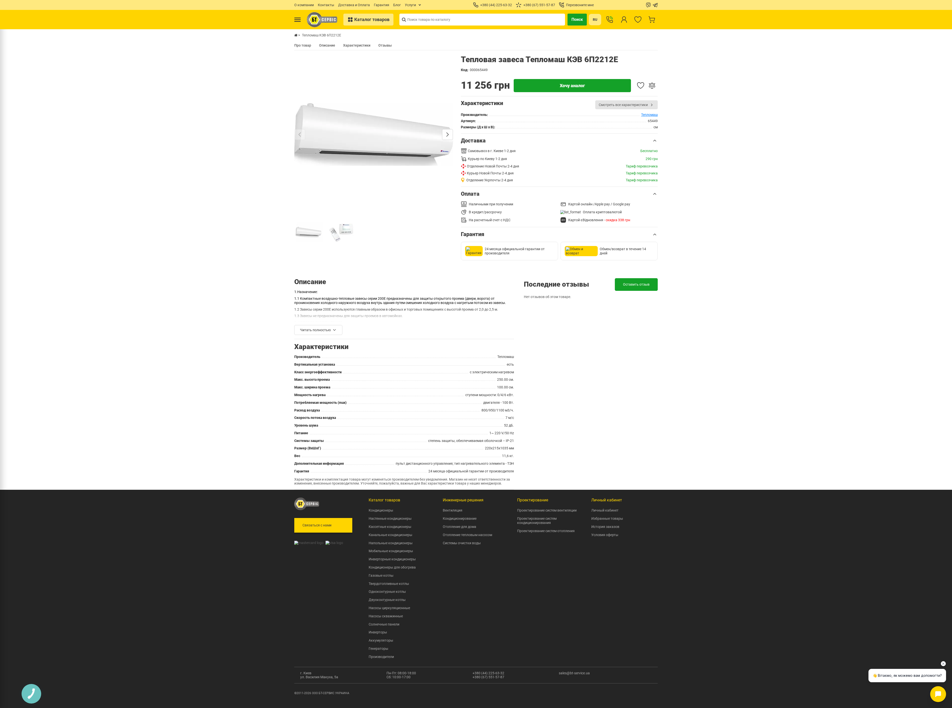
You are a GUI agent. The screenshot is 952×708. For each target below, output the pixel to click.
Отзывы (385, 45)
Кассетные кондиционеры (390, 527)
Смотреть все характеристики (623, 105)
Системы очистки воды (462, 543)
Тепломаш (649, 115)
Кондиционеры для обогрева (392, 567)
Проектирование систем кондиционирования (537, 521)
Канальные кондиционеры (390, 535)
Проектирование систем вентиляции (547, 510)
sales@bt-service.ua (574, 673)
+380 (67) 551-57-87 (488, 677)
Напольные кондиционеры (391, 543)
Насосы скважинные (386, 616)
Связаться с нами (316, 525)
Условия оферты (604, 535)
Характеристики (356, 45)
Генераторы (378, 649)
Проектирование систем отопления (546, 531)
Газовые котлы (381, 575)
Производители (381, 657)
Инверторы (378, 632)
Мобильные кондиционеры (391, 551)
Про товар (302, 45)
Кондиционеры (381, 510)
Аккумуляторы (381, 640)
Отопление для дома (459, 527)
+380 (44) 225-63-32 (488, 673)
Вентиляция (452, 510)
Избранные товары (607, 518)
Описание (327, 45)
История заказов (605, 527)
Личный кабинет (605, 510)
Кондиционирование (459, 518)
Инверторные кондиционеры (392, 559)
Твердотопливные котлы (389, 584)
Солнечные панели (384, 624)
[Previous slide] (299, 134)
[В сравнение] (652, 85)
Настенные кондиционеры (390, 518)
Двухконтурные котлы (387, 600)
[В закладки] (640, 85)
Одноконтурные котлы (387, 592)
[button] (559, 140)
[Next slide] (447, 134)
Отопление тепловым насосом (467, 535)
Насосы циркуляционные (389, 608)
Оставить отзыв (636, 284)
